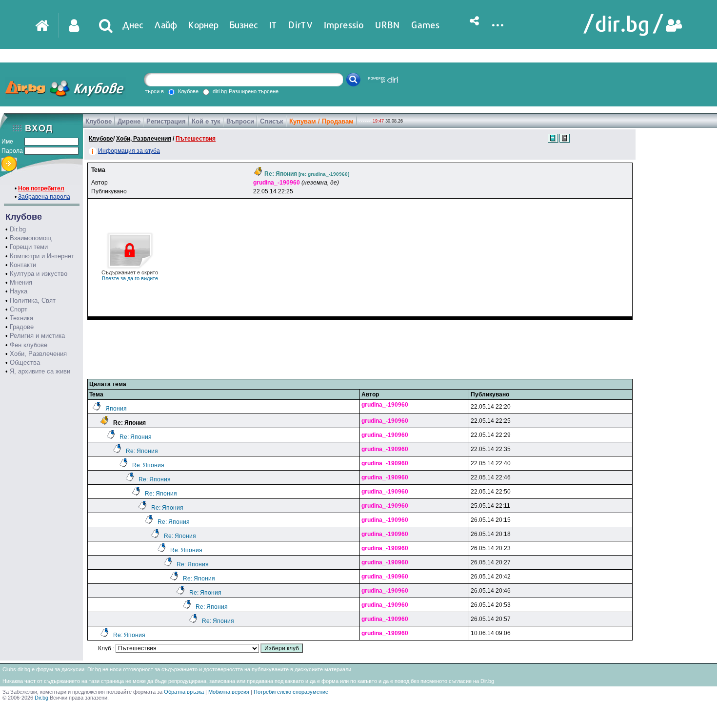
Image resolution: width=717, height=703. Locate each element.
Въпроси (240, 121)
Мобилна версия (228, 692)
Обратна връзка (184, 692)
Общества (25, 362)
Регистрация (166, 121)
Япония (116, 408)
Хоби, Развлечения (38, 353)
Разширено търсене (254, 91)
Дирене (129, 121)
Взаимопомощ (31, 238)
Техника (21, 318)
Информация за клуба (129, 150)
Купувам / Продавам (321, 121)
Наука (18, 291)
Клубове (98, 121)
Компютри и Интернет (42, 256)
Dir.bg (18, 229)
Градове (22, 327)
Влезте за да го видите (129, 275)
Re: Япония (136, 437)
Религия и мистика (37, 335)
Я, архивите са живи (40, 371)
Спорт (18, 309)
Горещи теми (29, 246)
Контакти (23, 265)
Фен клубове (28, 345)
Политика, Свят (33, 300)
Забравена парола (44, 196)
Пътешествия (196, 138)
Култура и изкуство (38, 273)
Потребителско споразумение (291, 692)
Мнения (21, 282)
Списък (271, 121)
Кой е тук (206, 121)
